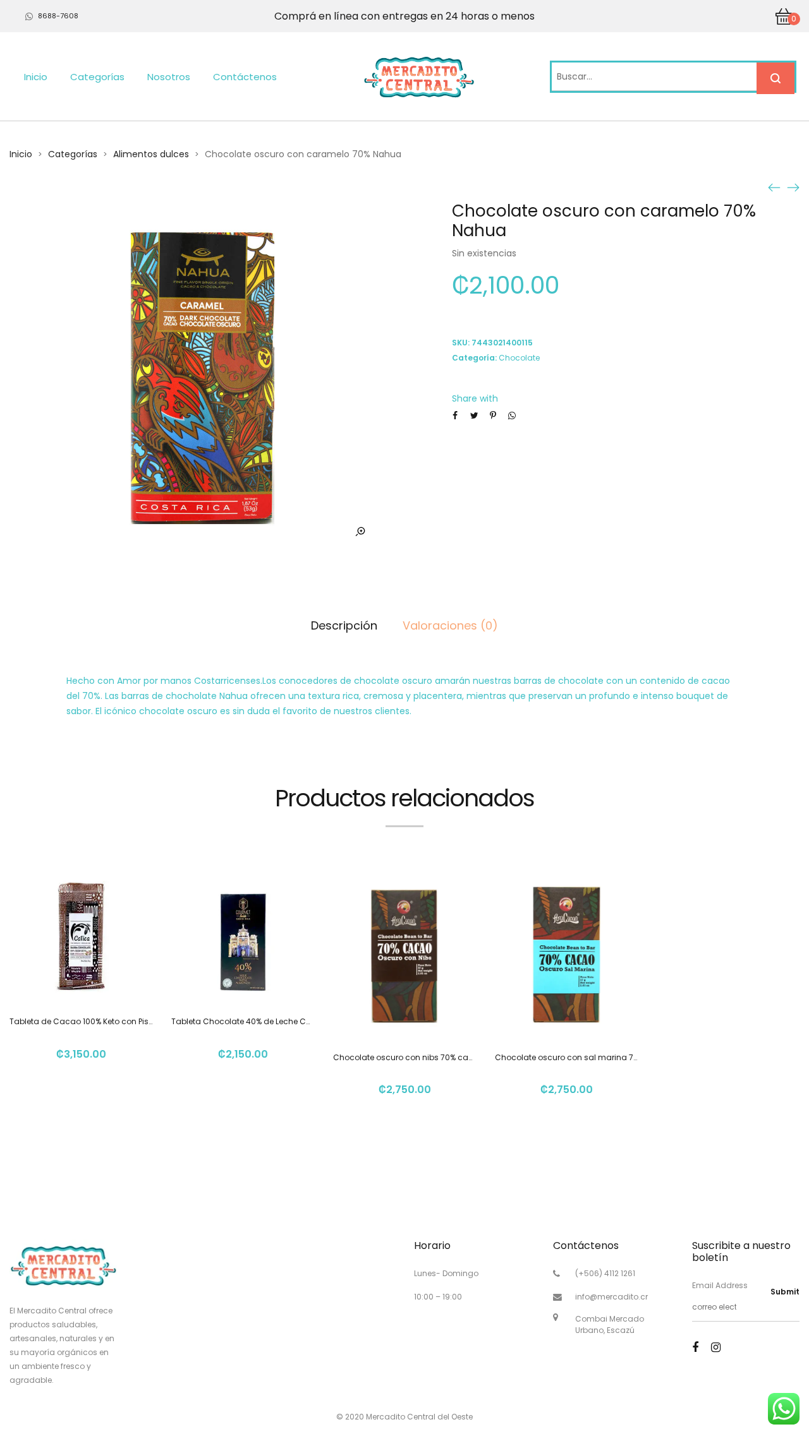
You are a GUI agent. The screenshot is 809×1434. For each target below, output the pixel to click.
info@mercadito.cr (611, 1296)
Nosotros (168, 76)
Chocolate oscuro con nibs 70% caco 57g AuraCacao (438, 1057)
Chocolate (519, 357)
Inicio (35, 76)
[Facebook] (695, 1347)
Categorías (97, 76)
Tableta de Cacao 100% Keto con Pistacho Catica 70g (113, 1021)
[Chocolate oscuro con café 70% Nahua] (793, 187)
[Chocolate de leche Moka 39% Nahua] (774, 187)
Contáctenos (245, 76)
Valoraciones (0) (450, 625)
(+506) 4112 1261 (605, 1273)
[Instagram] (716, 1347)
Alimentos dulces (151, 154)
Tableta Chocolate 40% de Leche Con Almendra (263, 1021)
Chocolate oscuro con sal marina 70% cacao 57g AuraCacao (616, 1057)
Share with (475, 398)
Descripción (344, 625)
